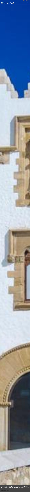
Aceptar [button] (8, 490)
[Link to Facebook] (27, 0)
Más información (4, 490)
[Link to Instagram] (28, 0)
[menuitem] (8, 3)
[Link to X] (26, 0)
